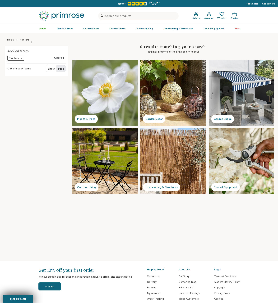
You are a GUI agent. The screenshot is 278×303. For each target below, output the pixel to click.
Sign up (49, 286)
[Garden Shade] (241, 93)
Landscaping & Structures (178, 28)
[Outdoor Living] (105, 161)
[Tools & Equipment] (241, 161)
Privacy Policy (222, 293)
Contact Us (268, 3)
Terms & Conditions (225, 276)
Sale (237, 28)
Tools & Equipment (213, 28)
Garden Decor (91, 28)
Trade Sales (251, 3)
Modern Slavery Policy (227, 281)
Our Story (184, 276)
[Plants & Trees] (105, 93)
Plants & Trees (65, 28)
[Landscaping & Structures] (173, 161)
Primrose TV (186, 287)
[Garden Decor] (173, 93)
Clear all (59, 57)
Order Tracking (155, 298)
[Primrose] (61, 15)
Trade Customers (189, 298)
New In (42, 28)
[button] (18, 299)
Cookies (218, 298)
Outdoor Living (144, 28)
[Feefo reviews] (139, 3)
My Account (153, 293)
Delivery (152, 281)
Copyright (219, 287)
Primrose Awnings (189, 293)
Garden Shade (117, 28)
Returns (151, 287)
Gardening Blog (187, 281)
